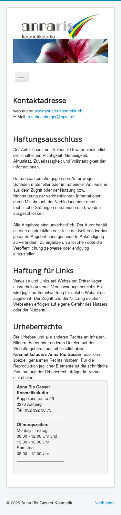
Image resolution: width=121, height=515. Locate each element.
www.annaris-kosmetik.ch (58, 111)
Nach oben (105, 503)
